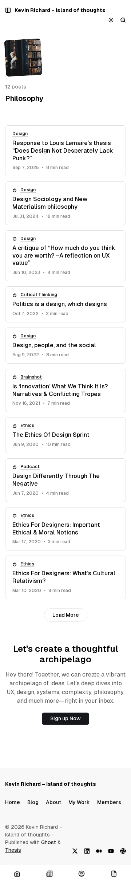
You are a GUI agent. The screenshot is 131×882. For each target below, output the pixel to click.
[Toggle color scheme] (111, 20)
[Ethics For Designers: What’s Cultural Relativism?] (65, 577)
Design (20, 133)
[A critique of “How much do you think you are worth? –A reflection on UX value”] (65, 255)
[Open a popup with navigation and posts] (8, 10)
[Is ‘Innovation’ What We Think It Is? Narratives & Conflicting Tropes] (65, 390)
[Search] (123, 20)
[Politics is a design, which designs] (65, 304)
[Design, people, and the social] (65, 346)
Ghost (48, 842)
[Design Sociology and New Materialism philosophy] (65, 203)
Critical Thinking (38, 294)
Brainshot (31, 377)
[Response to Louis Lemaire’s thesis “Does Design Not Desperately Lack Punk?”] (65, 150)
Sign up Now (65, 718)
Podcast (30, 466)
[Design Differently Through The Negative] (65, 480)
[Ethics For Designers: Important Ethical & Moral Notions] (65, 529)
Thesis (13, 850)
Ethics (27, 425)
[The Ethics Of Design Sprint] (65, 435)
